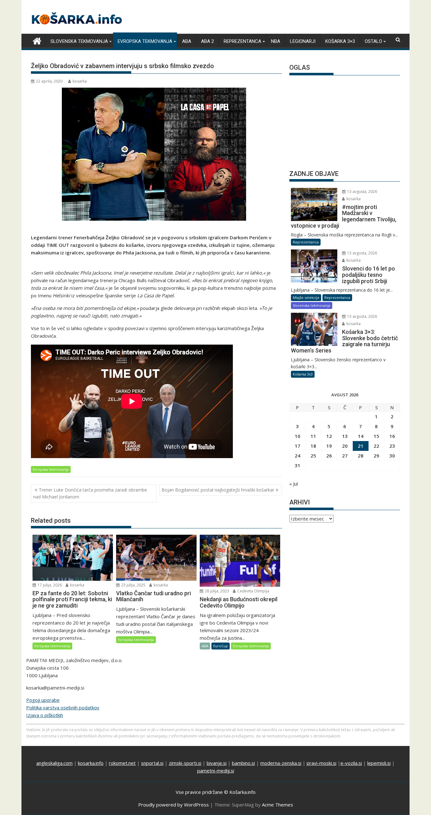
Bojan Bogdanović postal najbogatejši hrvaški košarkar (218, 490)
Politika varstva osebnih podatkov (62, 707)
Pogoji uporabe (43, 700)
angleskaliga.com (54, 763)
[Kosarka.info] (37, 40)
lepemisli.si (379, 763)
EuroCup (220, 645)
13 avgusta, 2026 (361, 191)
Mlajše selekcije (306, 297)
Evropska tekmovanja (145, 41)
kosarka (80, 81)
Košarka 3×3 (340, 41)
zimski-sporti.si (185, 763)
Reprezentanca (242, 41)
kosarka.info (90, 763)
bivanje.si (217, 763)
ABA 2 (207, 41)
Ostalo (373, 41)
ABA (186, 41)
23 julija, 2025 (132, 585)
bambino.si (243, 763)
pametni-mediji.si (215, 770)
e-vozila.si (351, 763)
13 (345, 436)
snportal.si (152, 763)
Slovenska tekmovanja (79, 41)
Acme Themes (277, 804)
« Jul (293, 483)
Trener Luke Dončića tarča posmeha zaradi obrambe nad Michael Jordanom (90, 493)
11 (313, 436)
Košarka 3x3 (303, 374)
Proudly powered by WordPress (173, 804)
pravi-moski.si (321, 763)
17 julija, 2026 (49, 585)
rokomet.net (122, 763)
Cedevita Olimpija (252, 591)
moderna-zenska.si (280, 763)
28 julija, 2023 (216, 591)
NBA (275, 41)
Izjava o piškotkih (44, 715)
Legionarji (303, 41)
